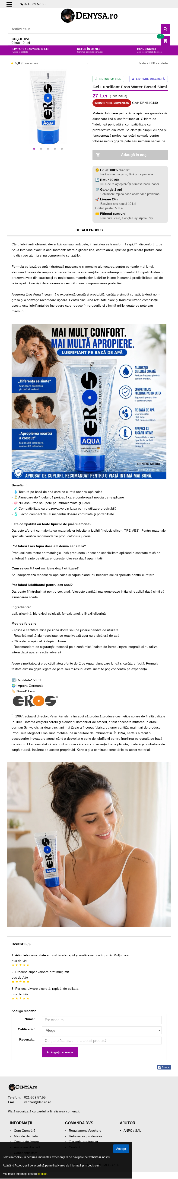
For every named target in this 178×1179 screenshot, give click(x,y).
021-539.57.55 (34, 4)
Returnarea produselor (85, 1136)
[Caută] (165, 29)
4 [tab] (55, 149)
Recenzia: (27, 1039)
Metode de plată (26, 1136)
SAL (138, 1130)
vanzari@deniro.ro (37, 1102)
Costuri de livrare (26, 1142)
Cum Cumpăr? (24, 1130)
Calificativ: (26, 1029)
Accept (121, 1148)
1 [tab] (34, 149)
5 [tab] (62, 149)
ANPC (128, 1130)
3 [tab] (48, 149)
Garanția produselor (83, 1142)
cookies (42, 1174)
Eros (31, 691)
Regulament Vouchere (85, 1130)
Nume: (30, 1019)
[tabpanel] (48, 106)
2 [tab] (41, 149)
